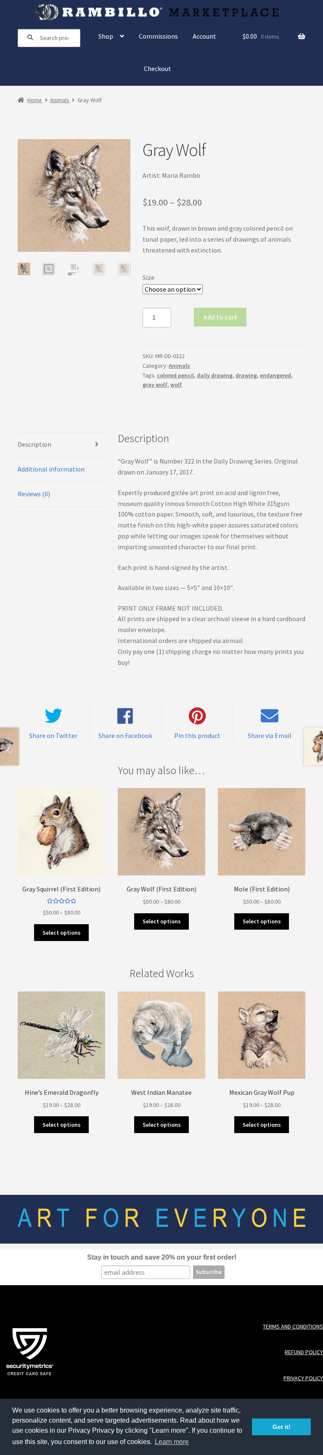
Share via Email (269, 735)
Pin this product (197, 735)
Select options (61, 932)
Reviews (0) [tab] (34, 494)
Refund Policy (304, 1352)
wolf (176, 384)
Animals (59, 100)
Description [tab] (34, 444)
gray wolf (155, 384)
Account (204, 36)
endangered (275, 375)
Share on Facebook (125, 735)
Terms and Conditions (293, 1326)
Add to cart (220, 317)
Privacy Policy (303, 1378)
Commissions (158, 36)
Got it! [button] (282, 1426)
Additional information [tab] (51, 469)
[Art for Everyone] (161, 12)
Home (34, 100)
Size (148, 277)
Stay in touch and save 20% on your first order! (161, 1257)
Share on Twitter (53, 735)
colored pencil (175, 375)
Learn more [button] (172, 1441)
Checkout (157, 68)
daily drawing (215, 375)
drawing (246, 375)
